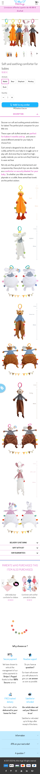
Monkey (31, 81)
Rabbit (5, 81)
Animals (4, 77)
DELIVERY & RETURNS (18, 542)
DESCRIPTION (18, 114)
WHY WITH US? (18, 548)
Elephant (21, 81)
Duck (4, 87)
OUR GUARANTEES (18, 553)
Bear (12, 81)
